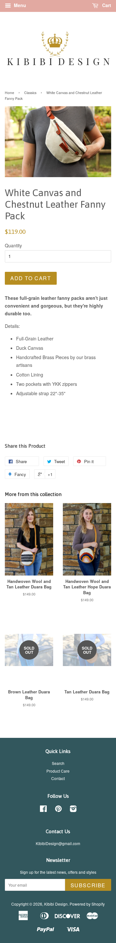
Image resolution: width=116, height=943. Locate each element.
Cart (106, 5)
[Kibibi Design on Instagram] (73, 810)
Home (9, 92)
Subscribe (88, 885)
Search (58, 763)
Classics (30, 92)
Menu (19, 5)
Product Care (58, 771)
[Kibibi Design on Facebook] (43, 810)
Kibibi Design (56, 904)
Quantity (13, 245)
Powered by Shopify (87, 904)
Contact (58, 778)
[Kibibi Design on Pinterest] (58, 810)
